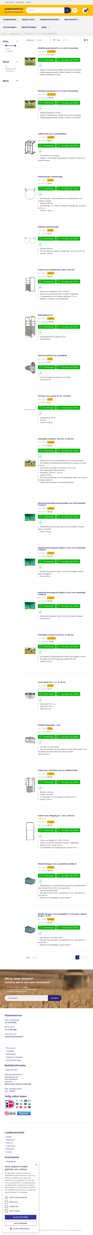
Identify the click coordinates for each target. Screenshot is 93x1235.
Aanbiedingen (11, 1161)
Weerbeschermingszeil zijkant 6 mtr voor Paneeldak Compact (61, 593)
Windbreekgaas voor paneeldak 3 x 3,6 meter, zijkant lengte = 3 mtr (62, 915)
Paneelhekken (29, 34)
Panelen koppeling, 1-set (49, 725)
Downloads (10, 1149)
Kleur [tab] (6, 61)
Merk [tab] (6, 81)
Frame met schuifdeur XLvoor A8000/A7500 (57, 770)
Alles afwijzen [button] (20, 1223)
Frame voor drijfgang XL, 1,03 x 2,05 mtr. (56, 816)
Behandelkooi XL (45, 315)
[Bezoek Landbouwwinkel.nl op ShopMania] (24, 1115)
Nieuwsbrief (11, 1140)
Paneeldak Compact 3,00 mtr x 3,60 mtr (56, 439)
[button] (74, 10)
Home (4, 34)
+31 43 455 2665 (10, 1023)
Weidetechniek (15, 34)
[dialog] (20, 1197)
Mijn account (10, 2)
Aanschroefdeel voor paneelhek (52, 355)
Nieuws (9, 1137)
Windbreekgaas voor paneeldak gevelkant (57, 864)
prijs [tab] (5, 41)
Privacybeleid (22, 1192)
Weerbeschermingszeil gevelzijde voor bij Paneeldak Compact (61, 504)
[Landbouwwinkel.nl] (14, 10)
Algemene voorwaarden (15, 1057)
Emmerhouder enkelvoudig (50, 177)
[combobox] (48, 10)
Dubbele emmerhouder (48, 227)
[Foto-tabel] (87, 40)
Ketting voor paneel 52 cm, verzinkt (54, 396)
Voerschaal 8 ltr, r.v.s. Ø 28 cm (51, 682)
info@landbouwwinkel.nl (14, 1037)
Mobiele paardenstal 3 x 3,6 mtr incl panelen (58, 91)
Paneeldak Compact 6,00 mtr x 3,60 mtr (56, 635)
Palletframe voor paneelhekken (52, 134)
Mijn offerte (20, 2)
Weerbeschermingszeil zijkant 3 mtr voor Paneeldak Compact (61, 549)
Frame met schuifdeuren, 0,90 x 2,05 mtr (56, 270)
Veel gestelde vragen (14, 1060)
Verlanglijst (10, 1051)
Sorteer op (30, 40)
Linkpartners (11, 1146)
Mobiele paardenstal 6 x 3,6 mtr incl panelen (58, 48)
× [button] (36, 1165)
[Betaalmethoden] (19, 1108)
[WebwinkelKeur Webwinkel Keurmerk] (10, 1115)
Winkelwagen (11, 1054)
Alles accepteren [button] (20, 1217)
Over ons (10, 1143)
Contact (28, 2)
